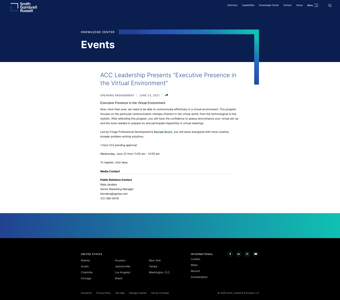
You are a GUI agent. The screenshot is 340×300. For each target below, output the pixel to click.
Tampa (153, 266)
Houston (120, 260)
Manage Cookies (138, 293)
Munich (195, 271)
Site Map (120, 293)
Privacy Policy (103, 293)
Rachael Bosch (163, 131)
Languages (323, 5)
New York (155, 260)
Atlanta (85, 260)
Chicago (86, 278)
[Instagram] (247, 253)
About (299, 5)
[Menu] (317, 6)
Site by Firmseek (160, 293)
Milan (194, 265)
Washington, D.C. (160, 272)
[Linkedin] (238, 253)
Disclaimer (86, 293)
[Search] (329, 5)
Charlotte (87, 272)
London (195, 259)
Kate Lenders (108, 184)
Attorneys (232, 5)
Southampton (199, 277)
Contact (287, 5)
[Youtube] (255, 253)
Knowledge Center (269, 5)
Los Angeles (122, 272)
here (124, 162)
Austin (85, 266)
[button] (166, 95)
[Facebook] (230, 253)
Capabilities (248, 5)
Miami (118, 278)
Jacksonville (122, 266)
